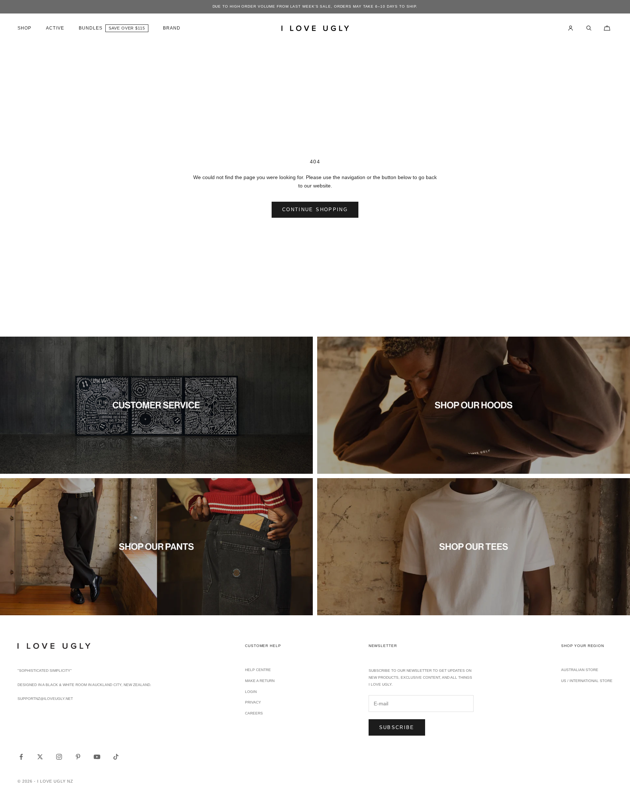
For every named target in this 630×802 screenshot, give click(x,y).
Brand (171, 28)
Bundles (91, 28)
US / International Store (586, 681)
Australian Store (579, 670)
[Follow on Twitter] (40, 756)
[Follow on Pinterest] (78, 756)
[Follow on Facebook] (21, 756)
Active (55, 28)
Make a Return (260, 681)
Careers (254, 713)
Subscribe (397, 727)
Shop (24, 28)
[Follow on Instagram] (59, 756)
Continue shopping (315, 209)
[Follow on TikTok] (116, 756)
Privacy (253, 702)
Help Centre (258, 670)
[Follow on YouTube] (97, 756)
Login (251, 692)
